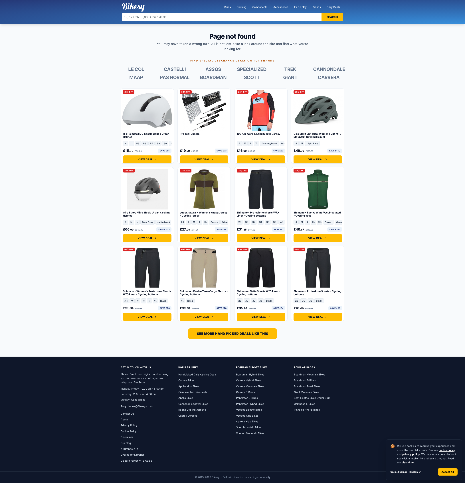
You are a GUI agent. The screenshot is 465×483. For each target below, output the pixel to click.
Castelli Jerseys (187, 415)
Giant (290, 77)
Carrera (329, 77)
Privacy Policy (129, 425)
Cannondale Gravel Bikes (193, 403)
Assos (213, 69)
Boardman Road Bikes (307, 386)
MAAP (136, 77)
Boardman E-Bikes (305, 380)
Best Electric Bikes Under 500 (312, 397)
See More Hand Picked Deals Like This (232, 334)
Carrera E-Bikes (245, 392)
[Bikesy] (133, 7)
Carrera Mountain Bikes (250, 386)
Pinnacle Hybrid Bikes (307, 409)
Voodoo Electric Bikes (249, 409)
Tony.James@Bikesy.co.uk (137, 406)
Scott (252, 77)
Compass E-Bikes (304, 403)
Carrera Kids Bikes (247, 421)
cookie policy (447, 450)
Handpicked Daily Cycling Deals (197, 374)
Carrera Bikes (186, 380)
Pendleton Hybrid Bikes (250, 403)
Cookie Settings (398, 471)
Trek (290, 69)
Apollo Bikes (185, 397)
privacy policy (411, 454)
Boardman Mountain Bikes (309, 374)
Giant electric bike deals (192, 392)
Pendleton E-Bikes (247, 397)
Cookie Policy (129, 431)
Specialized (251, 69)
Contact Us (127, 413)
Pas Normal (175, 77)
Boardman (213, 77)
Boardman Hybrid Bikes (250, 374)
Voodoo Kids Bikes (247, 415)
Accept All (447, 471)
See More (139, 382)
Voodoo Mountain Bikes (250, 433)
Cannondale (328, 69)
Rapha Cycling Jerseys (192, 409)
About (124, 419)
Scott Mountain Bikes (249, 427)
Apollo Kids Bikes (188, 386)
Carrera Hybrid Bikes (248, 380)
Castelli (175, 69)
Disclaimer (415, 471)
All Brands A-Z (129, 448)
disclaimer (408, 462)
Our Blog (126, 443)
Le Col (136, 69)
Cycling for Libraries (133, 454)
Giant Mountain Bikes (306, 392)
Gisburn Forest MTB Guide (136, 460)
